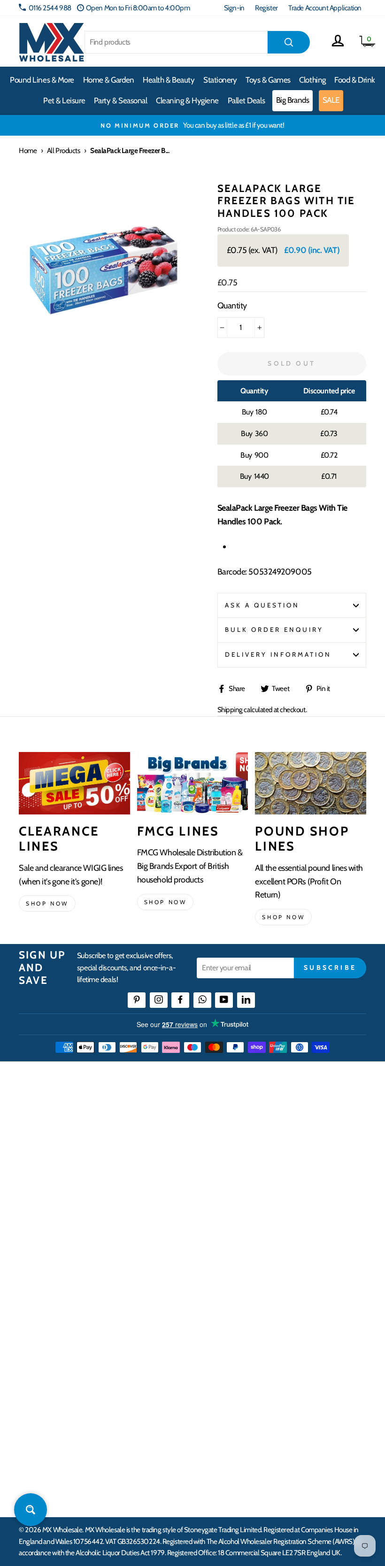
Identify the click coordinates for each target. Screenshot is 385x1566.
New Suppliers (217, 1445)
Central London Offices (229, 1394)
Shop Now (283, 917)
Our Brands (35, 1377)
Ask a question (262, 605)
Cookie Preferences (223, 1462)
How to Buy (212, 1152)
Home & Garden (108, 79)
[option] (192, 125)
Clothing (312, 79)
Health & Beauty (168, 79)
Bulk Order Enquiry (274, 629)
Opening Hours (218, 1360)
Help (203, 1135)
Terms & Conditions (223, 1220)
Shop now (47, 903)
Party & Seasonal (120, 100)
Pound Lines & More (42, 79)
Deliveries (210, 1170)
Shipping (230, 709)
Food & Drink (354, 79)
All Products (63, 150)
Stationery (220, 79)
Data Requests (216, 1479)
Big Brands (292, 100)
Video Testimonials (45, 1360)
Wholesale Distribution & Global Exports (251, 1203)
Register (266, 7)
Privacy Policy (215, 1238)
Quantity (232, 305)
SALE (331, 100)
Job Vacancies (214, 1428)
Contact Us (211, 1343)
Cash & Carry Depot (223, 1377)
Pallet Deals (246, 100)
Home (28, 150)
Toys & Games (268, 79)
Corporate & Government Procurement (251, 1186)
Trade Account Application (325, 7)
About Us (31, 1343)
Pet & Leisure (64, 100)
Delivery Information (278, 654)
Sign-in (234, 7)
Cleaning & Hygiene (187, 100)
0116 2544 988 (50, 7)
